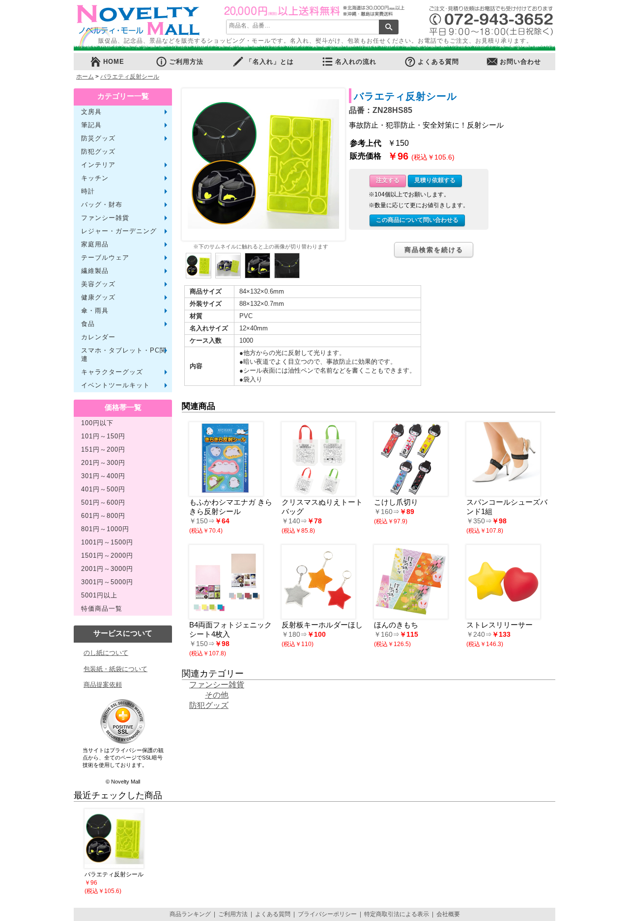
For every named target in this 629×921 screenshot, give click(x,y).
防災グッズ (98, 138)
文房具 (91, 111)
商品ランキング (190, 914)
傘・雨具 (95, 310)
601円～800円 (103, 516)
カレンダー (98, 337)
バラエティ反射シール (129, 76)
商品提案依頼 (103, 684)
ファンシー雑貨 (105, 218)
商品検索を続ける (433, 249)
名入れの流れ (355, 61)
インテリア (98, 165)
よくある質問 (438, 61)
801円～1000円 (105, 529)
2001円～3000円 (107, 569)
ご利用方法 (186, 61)
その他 (217, 695)
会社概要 (448, 914)
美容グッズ (98, 284)
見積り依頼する (435, 180)
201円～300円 (103, 463)
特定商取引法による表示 (396, 914)
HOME (113, 61)
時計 (88, 191)
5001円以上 (99, 595)
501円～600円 (103, 502)
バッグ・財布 (101, 204)
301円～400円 (103, 476)
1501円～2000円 (107, 555)
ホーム (85, 76)
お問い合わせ (520, 61)
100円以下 (97, 423)
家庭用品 (95, 244)
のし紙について (106, 652)
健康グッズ (98, 297)
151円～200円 (103, 449)
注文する (388, 180)
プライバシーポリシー (327, 914)
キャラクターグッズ (112, 372)
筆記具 (91, 125)
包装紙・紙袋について (115, 669)
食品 (88, 324)
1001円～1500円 (107, 542)
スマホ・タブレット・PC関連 (124, 354)
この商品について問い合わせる (417, 220)
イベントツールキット (115, 385)
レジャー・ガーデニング (119, 231)
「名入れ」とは (270, 61)
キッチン (95, 178)
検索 (389, 27)
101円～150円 (103, 436)
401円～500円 (103, 489)
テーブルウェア (105, 257)
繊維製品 (95, 271)
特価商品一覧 (101, 608)
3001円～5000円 (107, 582)
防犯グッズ (98, 151)
